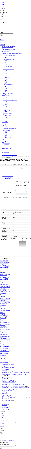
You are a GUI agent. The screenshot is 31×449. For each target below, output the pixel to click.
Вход (2, 7)
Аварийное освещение (5, 406)
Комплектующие (9, 51)
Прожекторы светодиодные (6, 110)
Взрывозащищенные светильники (7, 125)
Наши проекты (4, 5)
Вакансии (3, 6)
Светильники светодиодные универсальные (9, 55)
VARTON (6, 58)
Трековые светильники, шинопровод (17, 53)
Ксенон (6, 60)
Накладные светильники (6, 85)
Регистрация (3, 8)
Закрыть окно (2, 23)
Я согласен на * (7, 440)
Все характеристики (26, 181)
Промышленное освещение (5, 404)
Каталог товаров (2, 44)
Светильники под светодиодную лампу (8, 66)
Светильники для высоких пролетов (8, 105)
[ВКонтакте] (23, 197)
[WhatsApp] (26, 197)
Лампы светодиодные (6, 144)
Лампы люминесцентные (6, 143)
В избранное (2, 272)
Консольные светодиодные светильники (8, 116)
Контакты (3, 415)
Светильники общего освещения (7, 113)
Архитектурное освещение (13, 50)
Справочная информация (5, 3)
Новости (3, 417)
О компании (3, 413)
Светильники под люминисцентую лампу (8, 69)
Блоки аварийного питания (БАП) (7, 130)
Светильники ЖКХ (5, 72)
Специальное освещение (12, 49)
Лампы (3, 408)
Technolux (6, 57)
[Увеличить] (8, 177)
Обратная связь (2, 426)
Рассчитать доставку (11, 197)
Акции (3, 4)
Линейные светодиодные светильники (8, 84)
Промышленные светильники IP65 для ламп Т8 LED (10, 100)
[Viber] (25, 197)
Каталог (3, 2)
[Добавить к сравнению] (13, 168)
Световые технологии (8, 76)
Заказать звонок (2, 9)
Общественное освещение (12, 46)
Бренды (3, 1)
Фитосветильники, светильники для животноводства (10, 128)
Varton (14, 232)
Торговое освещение (10, 47)
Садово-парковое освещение (13, 52)
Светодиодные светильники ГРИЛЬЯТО (8, 59)
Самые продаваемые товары (4, 362)
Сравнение (6, 271)
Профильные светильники (6, 87)
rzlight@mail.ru (2, 40)
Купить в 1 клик (2, 271)
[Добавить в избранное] (13, 167)
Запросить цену (7, 447)
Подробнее (1, 282)
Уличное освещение (10, 48)
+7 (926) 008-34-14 (3, 420)
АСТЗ (5, 62)
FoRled (6, 56)
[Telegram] (24, 197)
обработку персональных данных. (9, 440)
